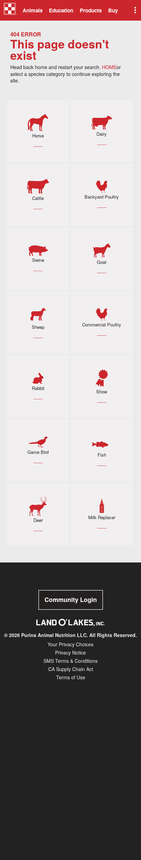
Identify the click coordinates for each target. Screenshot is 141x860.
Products (91, 10)
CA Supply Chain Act (70, 669)
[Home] (10, 11)
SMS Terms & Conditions (70, 660)
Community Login (70, 599)
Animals (32, 10)
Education (61, 10)
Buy (113, 10)
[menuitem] (9, 10)
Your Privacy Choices (70, 644)
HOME (109, 67)
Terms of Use (70, 677)
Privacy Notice (70, 652)
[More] (134, 10)
